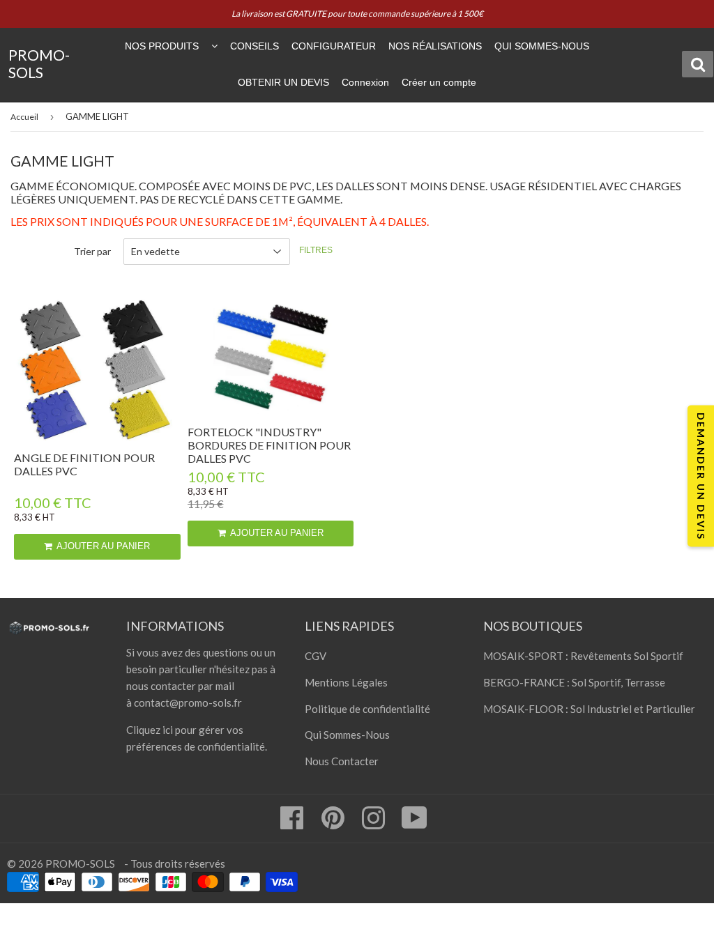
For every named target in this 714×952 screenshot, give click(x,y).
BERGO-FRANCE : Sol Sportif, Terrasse (574, 682)
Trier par (92, 251)
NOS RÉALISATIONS (435, 46)
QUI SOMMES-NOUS (541, 46)
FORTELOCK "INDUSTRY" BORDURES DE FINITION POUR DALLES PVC (269, 445)
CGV (315, 656)
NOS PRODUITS (162, 46)
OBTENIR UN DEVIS (283, 82)
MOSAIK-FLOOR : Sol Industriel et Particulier (589, 709)
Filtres (316, 250)
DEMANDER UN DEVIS (701, 476)
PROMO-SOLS (39, 64)
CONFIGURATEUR (333, 46)
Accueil (24, 117)
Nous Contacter (342, 761)
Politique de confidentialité (367, 709)
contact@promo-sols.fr (188, 702)
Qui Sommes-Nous (347, 734)
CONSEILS (254, 46)
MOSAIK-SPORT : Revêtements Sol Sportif (583, 656)
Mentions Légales (346, 682)
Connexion (365, 82)
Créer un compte (439, 82)
